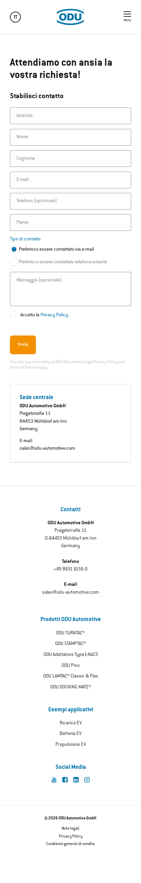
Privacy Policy (54, 315)
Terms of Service (23, 368)
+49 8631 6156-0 (70, 569)
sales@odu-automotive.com (47, 448)
